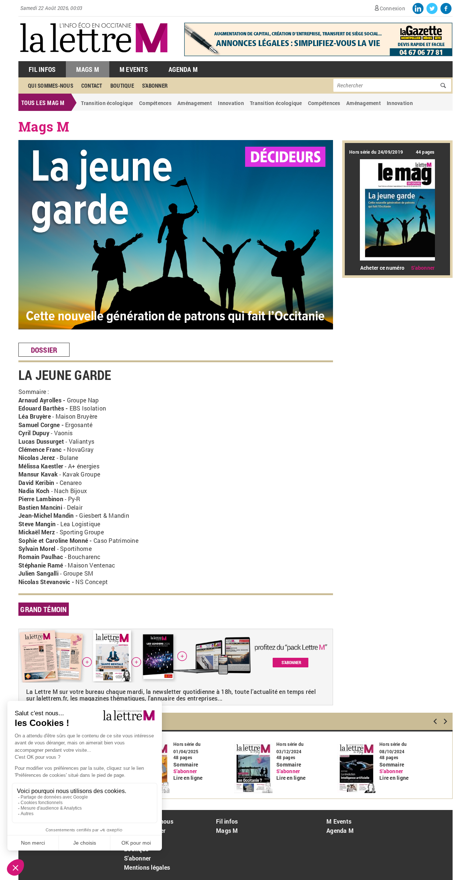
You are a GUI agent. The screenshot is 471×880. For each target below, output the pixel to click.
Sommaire (185, 764)
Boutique (122, 85)
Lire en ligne (187, 778)
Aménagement (194, 102)
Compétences (155, 102)
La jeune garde (64, 375)
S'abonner (155, 85)
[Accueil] (93, 57)
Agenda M (183, 69)
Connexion (392, 8)
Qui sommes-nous (50, 85)
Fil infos (227, 821)
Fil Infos (42, 69)
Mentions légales (147, 867)
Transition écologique (107, 102)
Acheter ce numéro (382, 267)
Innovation (231, 102)
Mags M (87, 69)
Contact (91, 85)
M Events (134, 69)
